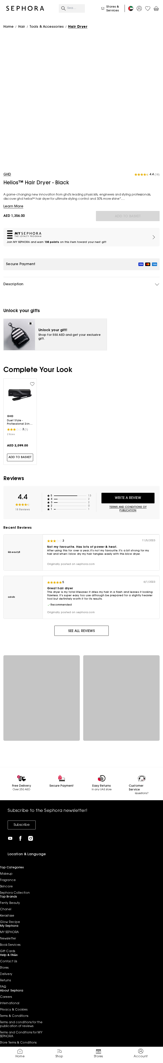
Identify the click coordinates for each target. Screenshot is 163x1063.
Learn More (13, 206)
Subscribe (22, 825)
